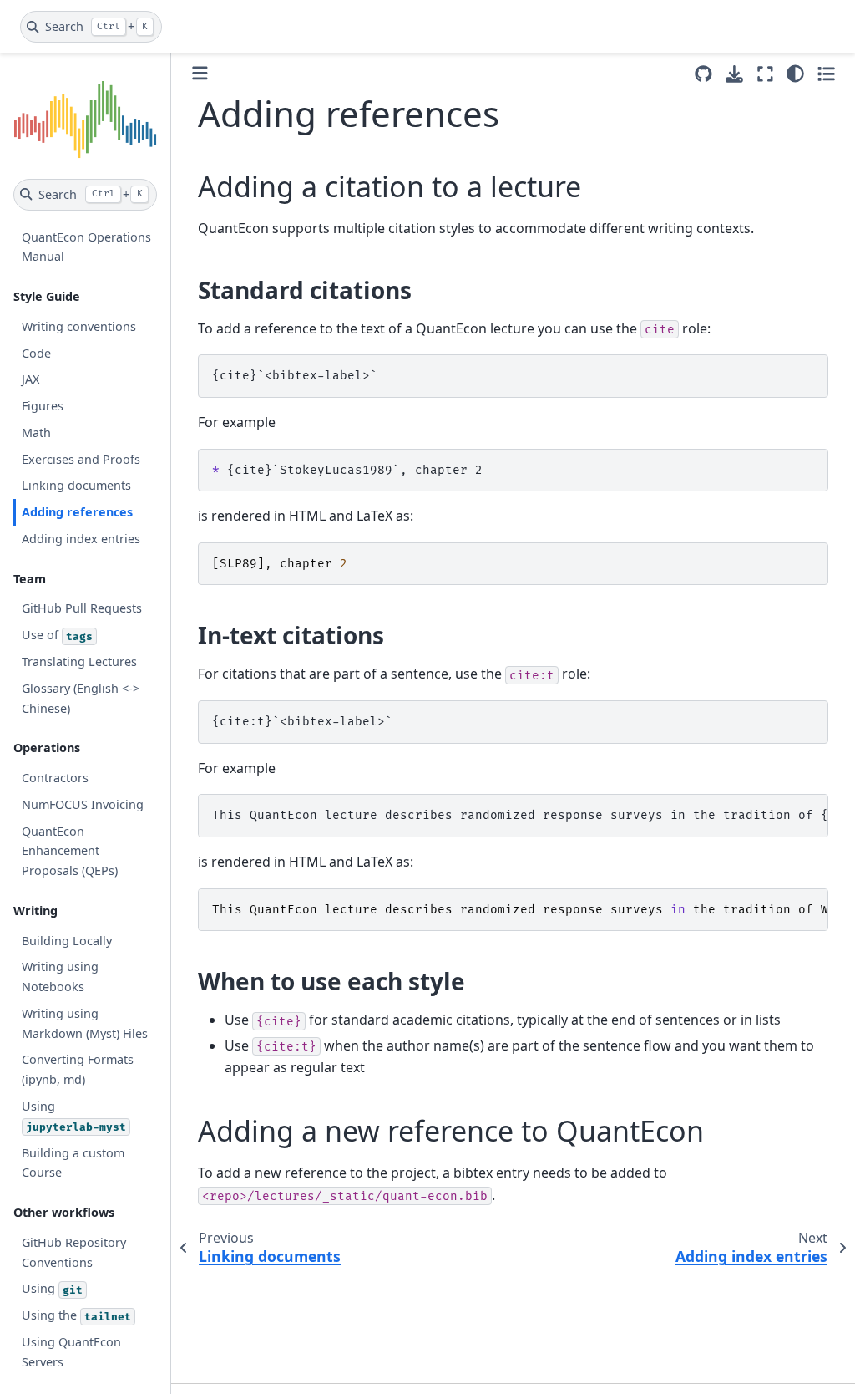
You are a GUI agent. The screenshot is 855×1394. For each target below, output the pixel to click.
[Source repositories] (703, 74)
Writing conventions (79, 326)
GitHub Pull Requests (82, 608)
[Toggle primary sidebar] (200, 73)
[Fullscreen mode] (765, 73)
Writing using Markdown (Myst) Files (85, 1023)
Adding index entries (81, 539)
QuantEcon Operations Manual (86, 247)
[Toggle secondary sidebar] (826, 73)
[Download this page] (734, 74)
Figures (42, 406)
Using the (76, 1315)
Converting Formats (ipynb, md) (78, 1069)
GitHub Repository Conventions (74, 1252)
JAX (30, 379)
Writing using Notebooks (60, 977)
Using (74, 1116)
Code (36, 353)
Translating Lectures (79, 661)
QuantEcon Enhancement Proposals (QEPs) (70, 851)
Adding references (77, 512)
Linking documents (76, 485)
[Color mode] (795, 73)
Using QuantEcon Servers (71, 1352)
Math (36, 432)
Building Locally (67, 941)
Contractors (55, 778)
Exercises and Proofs (81, 459)
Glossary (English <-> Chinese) (80, 698)
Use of (57, 635)
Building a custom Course (73, 1163)
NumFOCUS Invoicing (83, 804)
